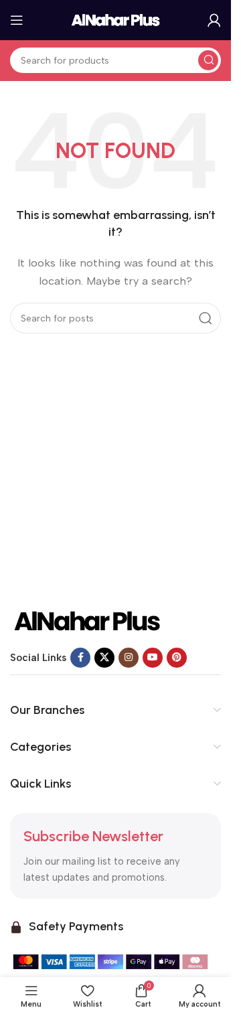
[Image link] (87, 620)
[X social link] (104, 658)
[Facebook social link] (80, 658)
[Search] (208, 60)
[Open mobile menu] (16, 20)
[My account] (214, 20)
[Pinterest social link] (177, 658)
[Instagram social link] (128, 658)
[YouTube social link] (153, 658)
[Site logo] (116, 19)
